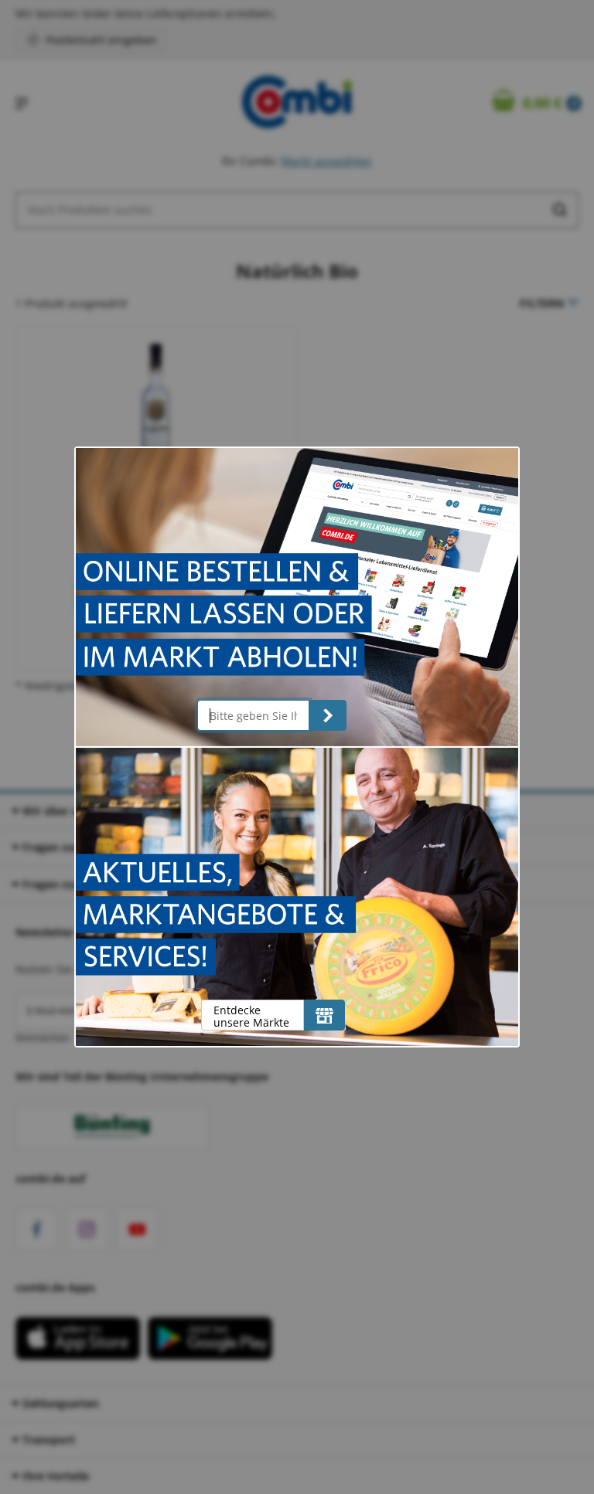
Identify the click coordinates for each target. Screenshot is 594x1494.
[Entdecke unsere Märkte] (324, 1015)
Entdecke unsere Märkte (251, 1016)
